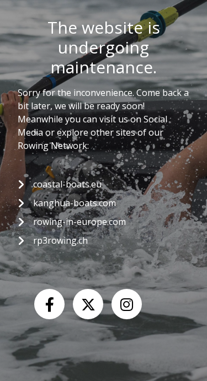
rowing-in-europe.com (79, 222)
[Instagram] (127, 304)
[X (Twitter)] (88, 304)
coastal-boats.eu (67, 184)
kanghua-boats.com (74, 203)
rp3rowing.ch (60, 240)
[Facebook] (49, 304)
